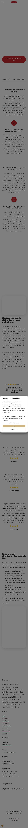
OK (14, 426)
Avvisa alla (14, 429)
